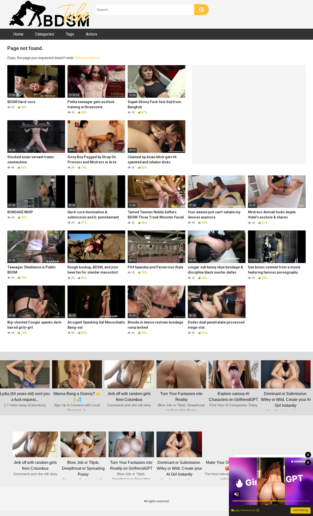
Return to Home (87, 58)
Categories (44, 34)
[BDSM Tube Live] (50, 14)
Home (18, 34)
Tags (70, 34)
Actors (91, 34)
